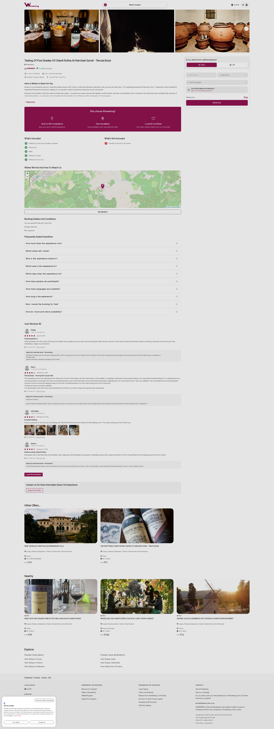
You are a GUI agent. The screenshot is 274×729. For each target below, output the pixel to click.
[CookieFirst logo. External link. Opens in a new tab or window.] (4, 703)
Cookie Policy (17, 715)
